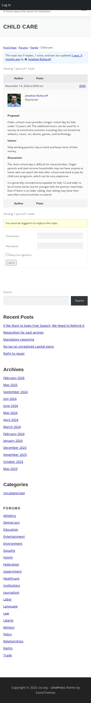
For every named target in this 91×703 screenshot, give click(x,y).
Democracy (11, 522)
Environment (12, 543)
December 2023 (15, 448)
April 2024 (10, 420)
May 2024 (10, 413)
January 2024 (13, 441)
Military (9, 627)
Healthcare (11, 578)
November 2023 (15, 455)
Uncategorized (14, 493)
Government (12, 571)
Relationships (13, 641)
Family (34, 47)
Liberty (8, 620)
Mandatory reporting (18, 339)
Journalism (11, 592)
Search (7, 292)
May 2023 (10, 469)
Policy (7, 634)
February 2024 (14, 434)
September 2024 (15, 392)
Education (10, 529)
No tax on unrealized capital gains (28, 346)
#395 (82, 86)
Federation (11, 564)
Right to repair (14, 353)
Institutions (11, 585)
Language (10, 606)
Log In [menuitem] (6, 5)
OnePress (58, 687)
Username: (12, 236)
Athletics (9, 516)
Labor (7, 599)
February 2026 (14, 378)
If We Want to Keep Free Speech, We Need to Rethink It (43, 326)
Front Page (10, 47)
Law (6, 613)
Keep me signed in (20, 255)
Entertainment (14, 536)
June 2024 (10, 406)
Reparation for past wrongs (23, 332)
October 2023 (13, 462)
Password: (12, 246)
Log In (11, 262)
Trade (7, 655)
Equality (9, 550)
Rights (8, 648)
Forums (23, 47)
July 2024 (10, 399)
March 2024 (12, 427)
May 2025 (10, 385)
